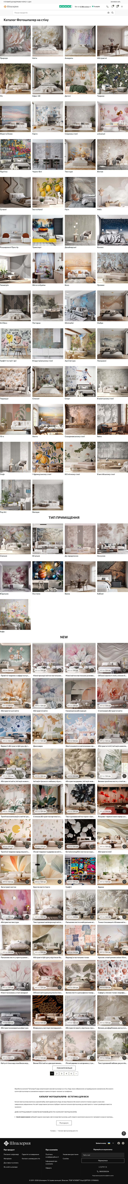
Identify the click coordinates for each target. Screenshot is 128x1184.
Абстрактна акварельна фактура (14, 1028)
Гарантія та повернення (30, 1154)
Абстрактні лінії (105, 852)
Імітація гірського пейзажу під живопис (47, 781)
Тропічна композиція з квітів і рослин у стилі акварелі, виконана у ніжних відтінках (15, 816)
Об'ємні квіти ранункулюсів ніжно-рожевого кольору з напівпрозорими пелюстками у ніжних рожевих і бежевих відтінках (47, 993)
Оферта (49, 1168)
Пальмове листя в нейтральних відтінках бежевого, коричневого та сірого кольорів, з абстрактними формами (80, 922)
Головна (53, 1131)
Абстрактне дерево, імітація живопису (80, 781)
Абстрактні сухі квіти (10, 711)
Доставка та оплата (11, 1163)
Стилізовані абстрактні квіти (110, 711)
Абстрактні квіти (40, 711)
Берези (101, 887)
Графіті (69, 887)
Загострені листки (8, 887)
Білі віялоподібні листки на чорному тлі (80, 852)
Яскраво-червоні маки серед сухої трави (112, 816)
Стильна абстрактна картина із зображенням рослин (47, 816)
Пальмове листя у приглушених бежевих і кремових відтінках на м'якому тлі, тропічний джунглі (15, 957)
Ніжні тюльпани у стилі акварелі (14, 993)
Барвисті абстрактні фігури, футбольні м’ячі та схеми (15, 746)
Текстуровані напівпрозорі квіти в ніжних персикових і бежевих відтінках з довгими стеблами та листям (47, 922)
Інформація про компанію (51, 1162)
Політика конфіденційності (52, 1155)
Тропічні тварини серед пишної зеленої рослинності (15, 852)
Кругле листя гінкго (41, 887)
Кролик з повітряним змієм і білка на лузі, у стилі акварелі (112, 957)
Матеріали (8, 1158)
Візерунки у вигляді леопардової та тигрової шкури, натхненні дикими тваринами (47, 1028)
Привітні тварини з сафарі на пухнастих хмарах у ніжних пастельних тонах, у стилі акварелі (15, 675)
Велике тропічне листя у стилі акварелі (112, 781)
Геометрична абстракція (76, 711)
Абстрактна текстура (10, 922)
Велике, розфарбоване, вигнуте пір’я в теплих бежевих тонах (112, 1028)
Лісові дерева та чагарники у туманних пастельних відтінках (80, 1063)
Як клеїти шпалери (11, 1167)
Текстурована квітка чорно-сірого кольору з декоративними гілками (80, 816)
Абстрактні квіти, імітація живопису (15, 781)
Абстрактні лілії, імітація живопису (112, 746)
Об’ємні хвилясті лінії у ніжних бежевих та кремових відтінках (112, 675)
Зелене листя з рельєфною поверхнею (80, 993)
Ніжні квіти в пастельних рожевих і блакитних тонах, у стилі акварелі (80, 675)
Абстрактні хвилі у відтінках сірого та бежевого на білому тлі (80, 1028)
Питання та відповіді (11, 1154)
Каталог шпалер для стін (31, 1158)
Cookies (66, 1158)
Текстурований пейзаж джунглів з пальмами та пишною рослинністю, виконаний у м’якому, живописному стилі (112, 1063)
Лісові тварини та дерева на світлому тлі (47, 852)
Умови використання (70, 1154)
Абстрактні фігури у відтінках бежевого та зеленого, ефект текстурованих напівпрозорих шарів (47, 957)
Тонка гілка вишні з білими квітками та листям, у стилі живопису (112, 922)
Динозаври (38, 746)
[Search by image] (108, 12)
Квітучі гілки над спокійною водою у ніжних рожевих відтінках (15, 1063)
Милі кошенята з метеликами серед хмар (80, 746)
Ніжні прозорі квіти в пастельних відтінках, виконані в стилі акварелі (47, 675)
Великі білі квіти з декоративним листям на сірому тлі (47, 1063)
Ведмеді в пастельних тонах (77, 957)
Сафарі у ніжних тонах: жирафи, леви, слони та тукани (112, 993)
